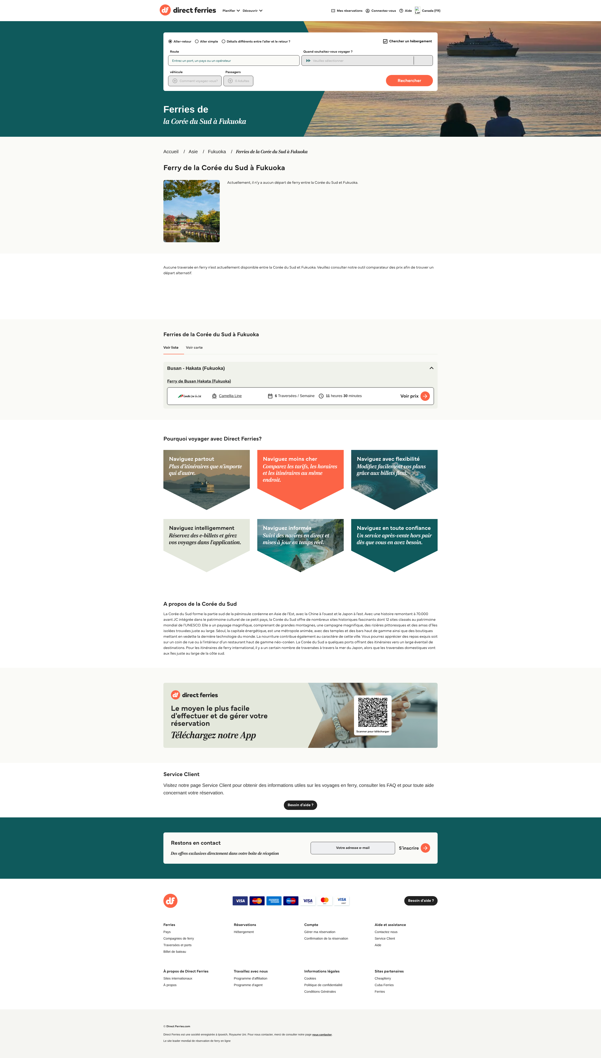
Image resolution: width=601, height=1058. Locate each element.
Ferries (380, 991)
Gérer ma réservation (319, 932)
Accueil (170, 151)
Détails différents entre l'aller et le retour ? (258, 41)
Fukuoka (217, 151)
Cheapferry (383, 978)
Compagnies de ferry (178, 938)
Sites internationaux (177, 978)
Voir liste (170, 348)
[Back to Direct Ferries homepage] (188, 10)
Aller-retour (182, 41)
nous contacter (322, 1034)
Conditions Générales (320, 991)
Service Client (385, 938)
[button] (300, 368)
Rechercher (409, 80)
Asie (193, 151)
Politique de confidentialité (323, 985)
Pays (167, 932)
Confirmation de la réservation (326, 938)
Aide (378, 945)
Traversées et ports (177, 945)
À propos (170, 985)
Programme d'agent (248, 985)
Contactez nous (386, 932)
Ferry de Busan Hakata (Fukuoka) (199, 381)
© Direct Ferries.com (176, 1026)
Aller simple (209, 41)
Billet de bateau (174, 951)
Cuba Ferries (384, 985)
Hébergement (244, 932)
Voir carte (194, 348)
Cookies (310, 978)
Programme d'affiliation (250, 978)
